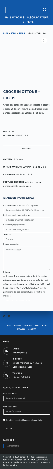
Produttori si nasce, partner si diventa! (26, 20)
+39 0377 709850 (21, 377)
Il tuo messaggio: (11, 244)
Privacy (6, 272)
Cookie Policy (43, 463)
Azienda (17, 325)
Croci (17, 135)
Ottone (24, 135)
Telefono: (7, 234)
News (44, 325)
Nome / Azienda (10, 407)
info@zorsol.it (19, 353)
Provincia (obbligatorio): (14, 225)
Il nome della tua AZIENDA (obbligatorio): (21, 206)
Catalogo (21, 329)
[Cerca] (44, 9)
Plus (37, 325)
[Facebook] (4, 316)
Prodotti (28, 325)
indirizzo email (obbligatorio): (16, 215)
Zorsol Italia (13, 446)
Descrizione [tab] (26, 148)
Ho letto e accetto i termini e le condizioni (25, 420)
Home (8, 325)
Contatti (32, 329)
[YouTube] (9, 316)
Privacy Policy (10, 465)
